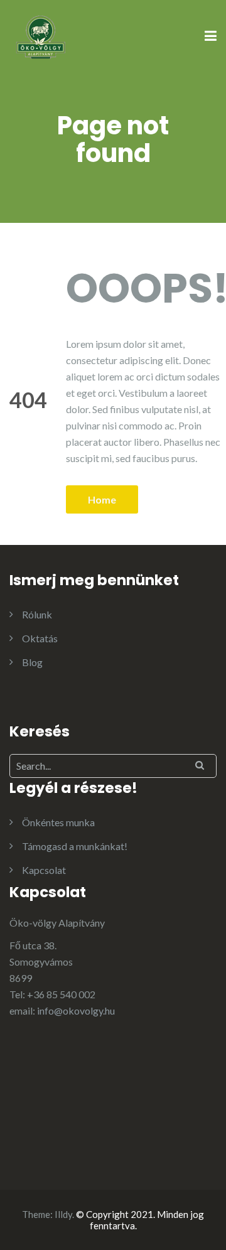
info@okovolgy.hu (76, 1010)
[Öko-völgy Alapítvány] (40, 35)
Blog (32, 662)
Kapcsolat (44, 870)
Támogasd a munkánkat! (74, 846)
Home (102, 499)
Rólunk (37, 614)
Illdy (63, 1214)
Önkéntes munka (58, 822)
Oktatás (40, 638)
